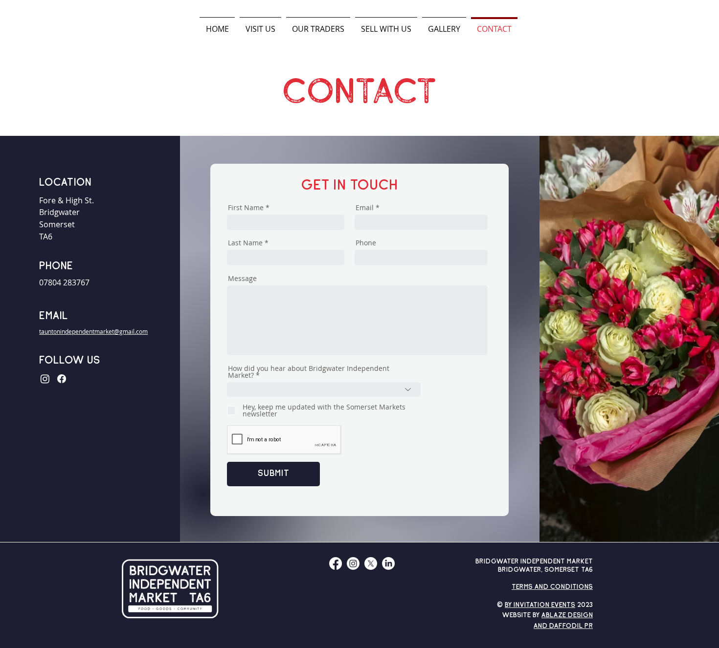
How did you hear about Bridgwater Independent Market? (308, 372)
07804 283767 (64, 282)
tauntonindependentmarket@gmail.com (93, 331)
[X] (370, 563)
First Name (246, 207)
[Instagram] (45, 379)
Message (242, 278)
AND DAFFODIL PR (563, 626)
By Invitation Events (540, 605)
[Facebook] (61, 379)
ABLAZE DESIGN (567, 615)
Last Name (245, 242)
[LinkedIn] (388, 563)
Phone (366, 242)
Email (365, 207)
